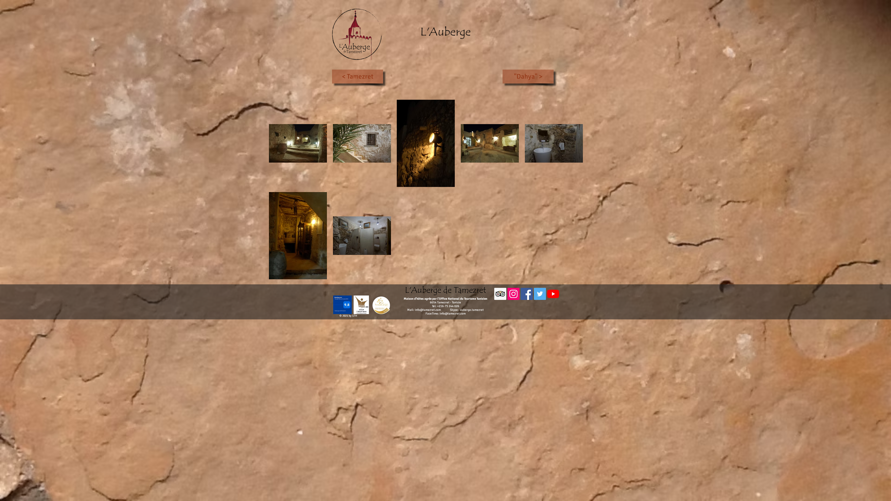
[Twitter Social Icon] (540, 294)
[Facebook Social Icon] (527, 294)
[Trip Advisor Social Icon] (500, 294)
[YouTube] (553, 294)
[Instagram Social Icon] (513, 294)
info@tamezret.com (428, 310)
